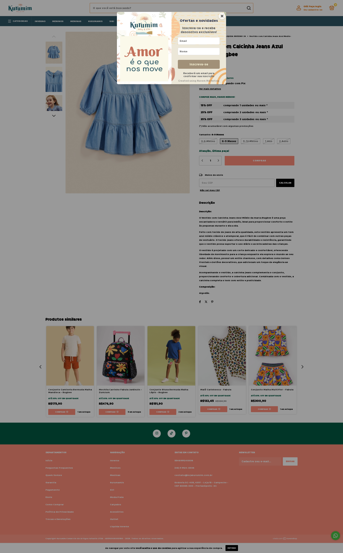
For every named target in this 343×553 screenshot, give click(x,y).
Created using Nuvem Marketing (198, 81)
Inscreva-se (199, 64)
